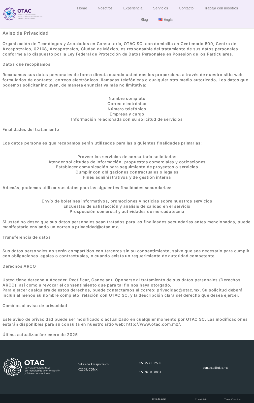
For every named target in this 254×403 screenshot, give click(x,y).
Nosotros (105, 8)
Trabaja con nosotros (221, 8)
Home (82, 8)
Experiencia (132, 8)
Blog (144, 19)
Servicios (160, 8)
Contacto (186, 8)
